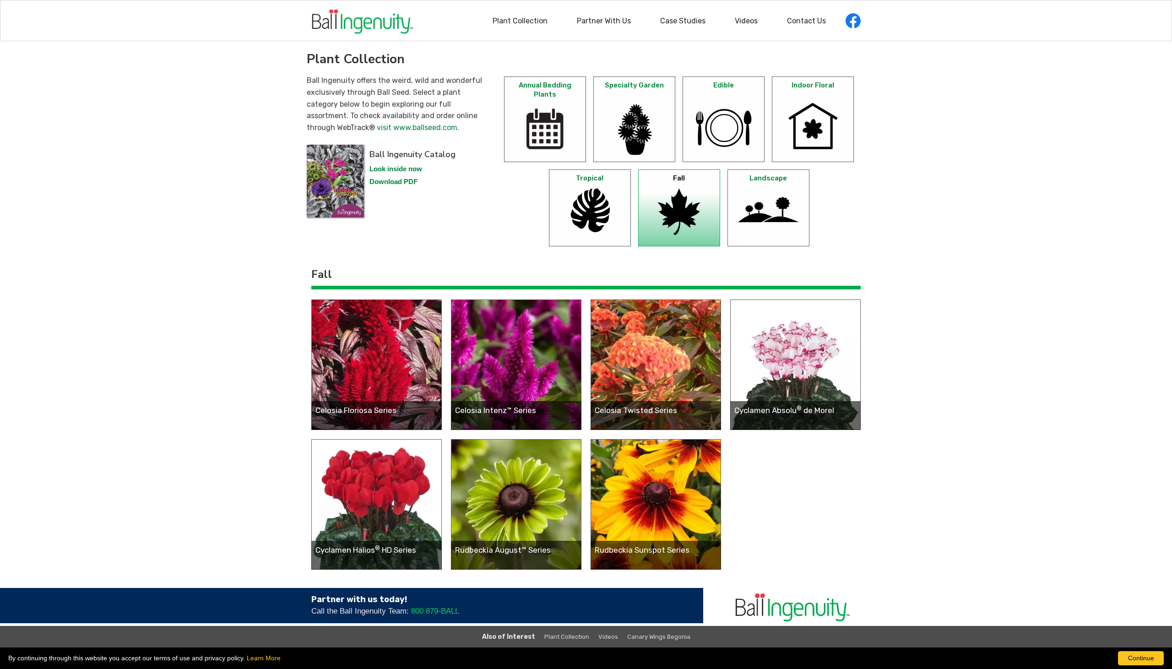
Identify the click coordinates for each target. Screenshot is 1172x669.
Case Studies (682, 20)
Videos (746, 20)
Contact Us (806, 20)
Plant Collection (520, 20)
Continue (1141, 658)
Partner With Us (604, 20)
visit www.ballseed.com (417, 127)
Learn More (264, 658)
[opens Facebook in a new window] (853, 20)
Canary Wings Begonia (658, 636)
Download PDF (393, 181)
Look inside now (395, 169)
